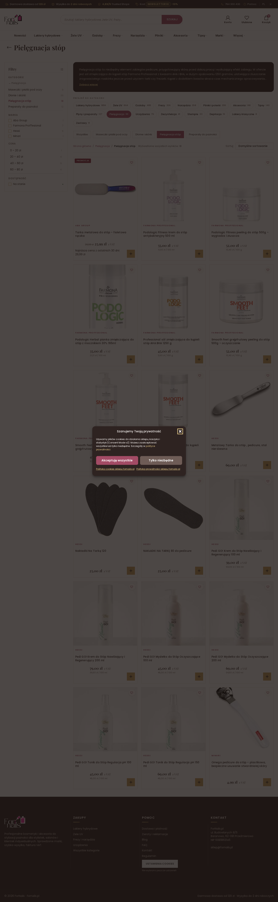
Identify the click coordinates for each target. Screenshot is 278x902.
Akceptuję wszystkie (117, 460)
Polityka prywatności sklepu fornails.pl (158, 469)
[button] (180, 431)
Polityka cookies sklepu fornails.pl (115, 469)
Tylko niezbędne (161, 460)
